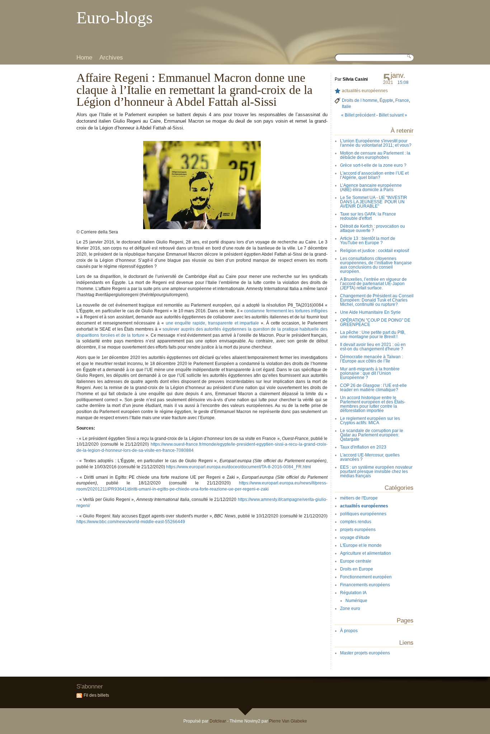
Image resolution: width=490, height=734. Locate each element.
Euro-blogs (114, 17)
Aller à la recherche (148, 5)
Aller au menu (118, 5)
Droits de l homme (359, 100)
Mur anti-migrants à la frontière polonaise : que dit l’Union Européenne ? (370, 373)
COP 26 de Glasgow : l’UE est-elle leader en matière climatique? (373, 387)
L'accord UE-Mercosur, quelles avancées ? (370, 457)
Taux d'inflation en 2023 (363, 447)
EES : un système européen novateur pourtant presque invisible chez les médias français (376, 471)
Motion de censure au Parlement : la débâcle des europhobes (375, 155)
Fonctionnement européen (366, 576)
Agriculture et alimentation (365, 553)
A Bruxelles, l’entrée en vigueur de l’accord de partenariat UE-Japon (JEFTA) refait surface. (373, 283)
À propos (349, 630)
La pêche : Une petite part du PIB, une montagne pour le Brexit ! (372, 334)
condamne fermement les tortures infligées (286, 310)
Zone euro (350, 608)
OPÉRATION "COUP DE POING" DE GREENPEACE (375, 322)
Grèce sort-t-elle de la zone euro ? (373, 165)
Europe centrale (355, 561)
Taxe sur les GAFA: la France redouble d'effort (368, 216)
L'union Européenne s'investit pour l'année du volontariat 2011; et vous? (375, 143)
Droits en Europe (356, 569)
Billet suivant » (393, 115)
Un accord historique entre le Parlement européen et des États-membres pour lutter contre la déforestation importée (372, 404)
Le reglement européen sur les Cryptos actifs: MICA (370, 420)
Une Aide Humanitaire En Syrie (370, 312)
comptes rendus (355, 521)
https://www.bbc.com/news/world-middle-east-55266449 (130, 521)
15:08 (403, 82)
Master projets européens (365, 652)
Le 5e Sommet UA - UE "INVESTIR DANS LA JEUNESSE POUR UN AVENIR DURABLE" (373, 202)
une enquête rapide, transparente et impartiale (212, 323)
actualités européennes (365, 90)
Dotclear (217, 721)
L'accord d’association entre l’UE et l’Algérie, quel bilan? (374, 175)
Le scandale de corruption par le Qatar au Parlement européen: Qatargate (371, 435)
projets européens (358, 529)
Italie (346, 106)
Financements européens (365, 584)
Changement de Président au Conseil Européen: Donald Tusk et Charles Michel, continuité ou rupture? (377, 300)
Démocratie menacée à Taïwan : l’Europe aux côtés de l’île (371, 359)
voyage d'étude (355, 537)
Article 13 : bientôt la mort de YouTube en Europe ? (367, 240)
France (402, 100)
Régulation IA (353, 592)
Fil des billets (96, 695)
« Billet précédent (358, 115)
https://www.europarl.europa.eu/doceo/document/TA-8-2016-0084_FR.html (238, 466)
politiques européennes (363, 513)
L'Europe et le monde (361, 545)
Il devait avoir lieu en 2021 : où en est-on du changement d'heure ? (373, 346)
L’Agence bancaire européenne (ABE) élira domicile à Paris (371, 187)
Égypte (386, 100)
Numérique (356, 600)
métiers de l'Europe (359, 498)
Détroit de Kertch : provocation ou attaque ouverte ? (372, 228)
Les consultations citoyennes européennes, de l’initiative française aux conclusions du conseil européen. (376, 265)
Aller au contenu (90, 5)
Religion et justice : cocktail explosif (374, 250)
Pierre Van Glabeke (288, 721)
